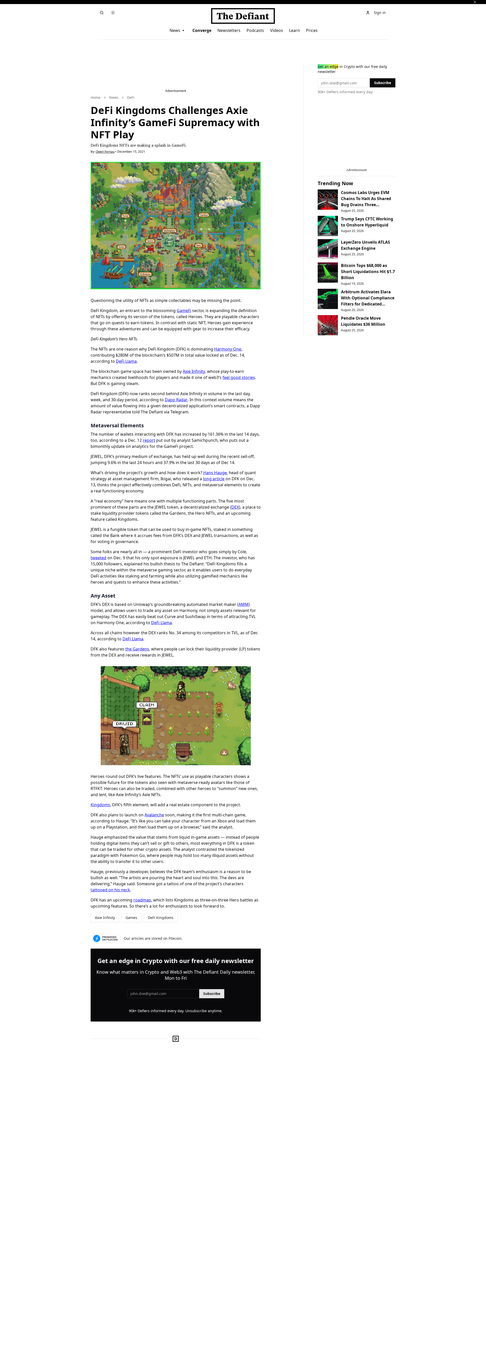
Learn (294, 30)
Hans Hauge (215, 472)
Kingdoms (100, 805)
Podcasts (255, 30)
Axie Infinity (194, 371)
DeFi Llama (126, 361)
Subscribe (211, 993)
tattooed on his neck (110, 890)
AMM (243, 604)
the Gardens (137, 649)
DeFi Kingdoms (160, 917)
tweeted (98, 558)
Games (131, 917)
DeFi (130, 97)
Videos (276, 30)
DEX (235, 507)
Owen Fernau (105, 151)
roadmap (142, 900)
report (149, 440)
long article (214, 479)
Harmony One (227, 349)
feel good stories (238, 377)
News (175, 30)
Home (95, 97)
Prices (312, 30)
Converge (201, 30)
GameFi (184, 310)
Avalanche (154, 815)
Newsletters (228, 30)
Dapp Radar (176, 399)
